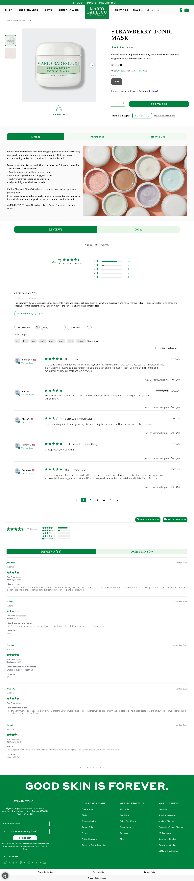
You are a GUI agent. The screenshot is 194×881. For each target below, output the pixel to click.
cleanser (81, 341)
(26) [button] (55, 528)
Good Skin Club (140, 71)
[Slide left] (26, 65)
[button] (186, 10)
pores (52, 341)
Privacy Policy (40, 846)
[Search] (148, 10)
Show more (93, 341)
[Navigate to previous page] (76, 500)
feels (25, 341)
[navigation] (94, 827)
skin (17, 341)
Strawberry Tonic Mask (21, 21)
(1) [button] (54, 533)
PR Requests (164, 833)
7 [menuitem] (106, 767)
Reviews (124, 833)
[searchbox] (24, 327)
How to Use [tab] (158, 136)
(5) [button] (54, 530)
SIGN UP (25, 838)
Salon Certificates (129, 821)
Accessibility (98, 872)
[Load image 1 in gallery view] (10, 40)
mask (70, 341)
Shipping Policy (89, 821)
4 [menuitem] (97, 767)
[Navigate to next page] (117, 500)
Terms (24, 849)
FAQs (84, 815)
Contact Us (87, 809)
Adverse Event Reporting (94, 845)
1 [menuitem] (87, 767)
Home (7, 21)
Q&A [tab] (138, 229)
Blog (122, 839)
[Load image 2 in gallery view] (10, 53)
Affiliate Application (168, 851)
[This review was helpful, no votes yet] (172, 379)
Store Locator (127, 827)
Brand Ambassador (167, 815)
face (34, 341)
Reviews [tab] (56, 229)
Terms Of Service (45, 872)
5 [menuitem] (100, 767)
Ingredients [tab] (97, 136)
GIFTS (49, 10)
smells (42, 341)
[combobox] (160, 10)
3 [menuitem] (93, 767)
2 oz (116, 82)
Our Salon (124, 815)
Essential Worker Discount (171, 827)
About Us (124, 809)
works (61, 341)
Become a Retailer (167, 839)
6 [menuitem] (103, 767)
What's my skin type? (164, 116)
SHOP (8, 10)
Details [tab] (35, 136)
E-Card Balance (89, 839)
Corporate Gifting (167, 845)
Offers (85, 833)
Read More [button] (148, 59)
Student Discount (166, 821)
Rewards (162, 809)
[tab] (51, 551)
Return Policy (88, 827)
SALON (137, 10)
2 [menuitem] (90, 767)
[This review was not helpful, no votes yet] (177, 379)
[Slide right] (92, 65)
